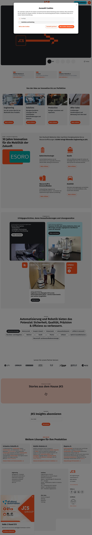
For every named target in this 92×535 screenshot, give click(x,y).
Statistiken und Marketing (27, 22)
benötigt (23, 18)
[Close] (76, 4)
